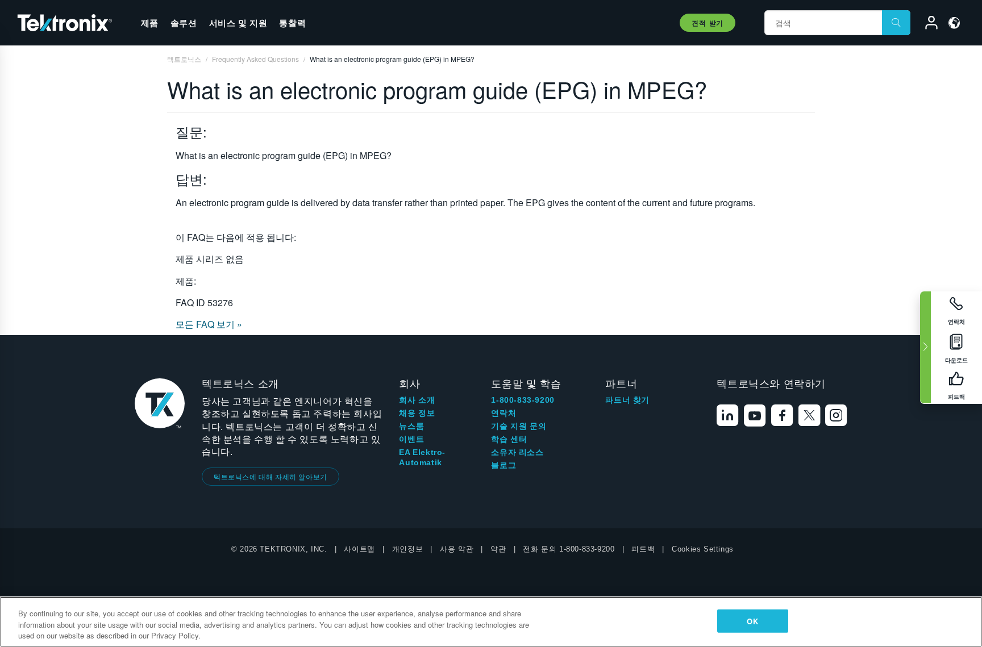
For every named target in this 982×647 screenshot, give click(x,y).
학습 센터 (509, 439)
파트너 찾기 (627, 399)
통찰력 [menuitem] (292, 22)
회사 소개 (417, 399)
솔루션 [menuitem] (183, 22)
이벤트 (411, 439)
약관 (498, 549)
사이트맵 (359, 549)
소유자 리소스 (517, 452)
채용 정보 (417, 413)
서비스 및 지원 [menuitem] (238, 22)
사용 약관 (456, 549)
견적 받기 (707, 23)
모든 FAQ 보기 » (209, 324)
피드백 (643, 549)
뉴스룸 (411, 426)
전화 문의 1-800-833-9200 (568, 549)
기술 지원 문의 (518, 426)
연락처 (503, 413)
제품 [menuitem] (150, 22)
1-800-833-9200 (522, 399)
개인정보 (407, 549)
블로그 (503, 465)
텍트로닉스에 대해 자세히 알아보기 (270, 476)
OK (752, 620)
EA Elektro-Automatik (422, 457)
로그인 (926, 24)
